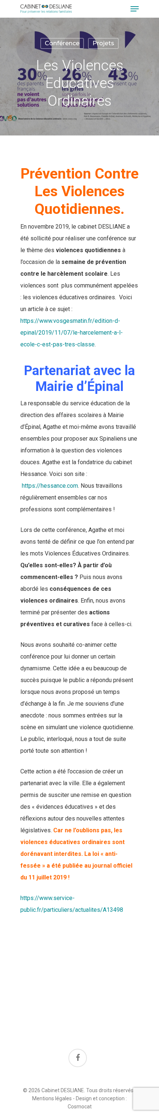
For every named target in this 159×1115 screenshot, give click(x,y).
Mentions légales (52, 1098)
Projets (103, 43)
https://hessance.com (50, 485)
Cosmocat (80, 1106)
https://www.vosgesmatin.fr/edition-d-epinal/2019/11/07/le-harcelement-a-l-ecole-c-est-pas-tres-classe (71, 332)
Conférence (62, 43)
